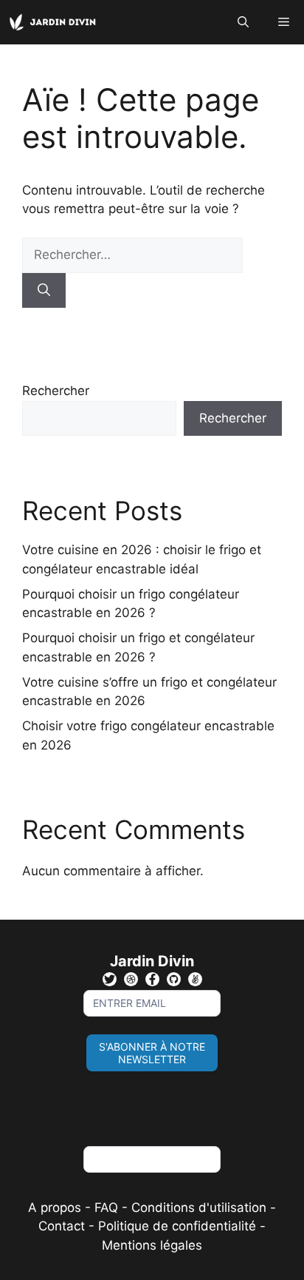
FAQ (108, 1207)
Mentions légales (152, 1245)
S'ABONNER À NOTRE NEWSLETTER (152, 1052)
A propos (54, 1207)
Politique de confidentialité (177, 1226)
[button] (243, 22)
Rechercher (55, 390)
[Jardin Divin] (55, 22)
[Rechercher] (44, 291)
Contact (61, 1226)
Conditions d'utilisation (198, 1207)
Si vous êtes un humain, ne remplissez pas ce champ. (149, 1117)
